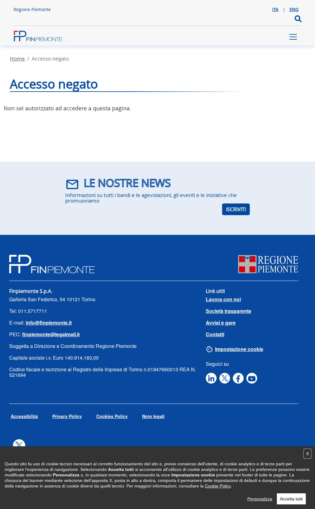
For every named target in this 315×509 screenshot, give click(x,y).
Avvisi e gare (221, 322)
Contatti (215, 334)
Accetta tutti (291, 498)
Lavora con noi (223, 299)
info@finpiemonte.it (49, 322)
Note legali (153, 416)
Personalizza (259, 498)
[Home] (38, 37)
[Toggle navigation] (293, 37)
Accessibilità (24, 416)
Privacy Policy (67, 416)
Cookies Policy (112, 416)
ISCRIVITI (236, 209)
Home (17, 58)
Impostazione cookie (239, 349)
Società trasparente (228, 310)
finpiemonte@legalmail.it (51, 334)
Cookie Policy (218, 485)
